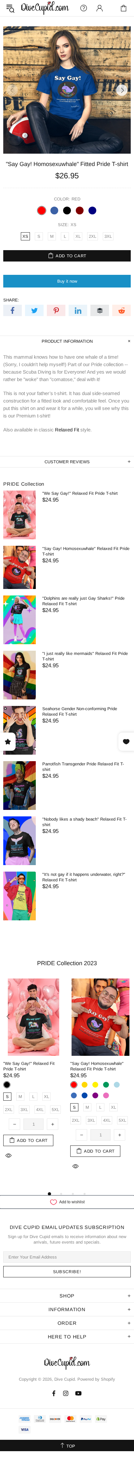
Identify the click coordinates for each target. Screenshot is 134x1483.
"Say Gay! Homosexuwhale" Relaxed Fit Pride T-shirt (85, 551)
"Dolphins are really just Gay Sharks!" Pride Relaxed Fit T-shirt (83, 601)
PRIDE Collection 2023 (67, 963)
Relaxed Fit (67, 429)
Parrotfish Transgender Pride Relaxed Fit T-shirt (83, 766)
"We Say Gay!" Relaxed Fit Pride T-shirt (80, 493)
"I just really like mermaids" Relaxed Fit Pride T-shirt (85, 656)
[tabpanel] (33, 1076)
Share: (11, 300)
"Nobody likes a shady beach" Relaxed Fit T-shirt (84, 822)
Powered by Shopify (96, 1379)
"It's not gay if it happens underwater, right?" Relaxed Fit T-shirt (83, 877)
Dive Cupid (45, 8)
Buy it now (67, 281)
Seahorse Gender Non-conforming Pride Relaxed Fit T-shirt (79, 711)
